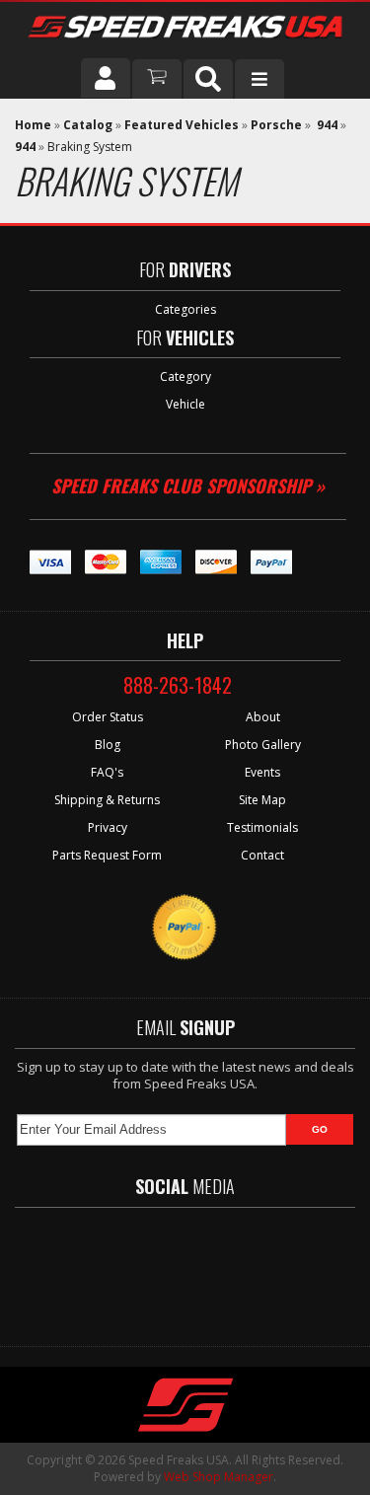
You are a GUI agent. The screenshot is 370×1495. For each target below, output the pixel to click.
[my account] (105, 78)
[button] (208, 79)
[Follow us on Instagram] (259, 1267)
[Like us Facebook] (92, 1267)
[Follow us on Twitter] (145, 1267)
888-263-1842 (177, 685)
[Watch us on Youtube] (202, 1267)
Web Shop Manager (218, 1476)
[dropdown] (259, 79)
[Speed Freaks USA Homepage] (185, 29)
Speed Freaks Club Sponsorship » (188, 485)
